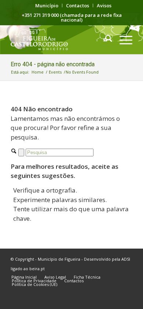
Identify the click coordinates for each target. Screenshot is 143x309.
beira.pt (37, 268)
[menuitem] (47, 5)
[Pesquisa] (105, 39)
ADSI (125, 259)
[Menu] (122, 39)
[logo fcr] (59, 39)
